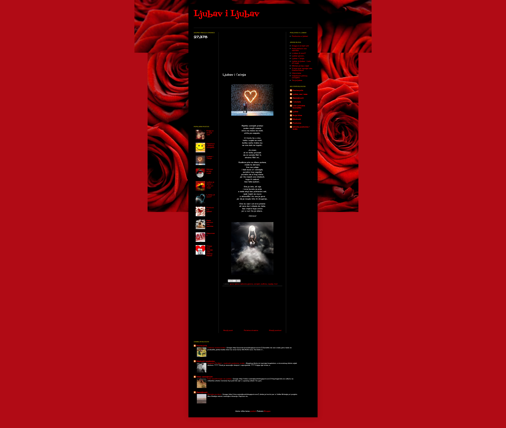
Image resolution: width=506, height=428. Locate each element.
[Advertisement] (252, 50)
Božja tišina (297, 115)
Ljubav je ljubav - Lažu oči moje (210, 185)
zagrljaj (270, 284)
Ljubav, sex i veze (300, 94)
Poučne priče (298, 90)
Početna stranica (251, 330)
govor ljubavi (235, 284)
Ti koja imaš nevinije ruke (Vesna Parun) (209, 250)
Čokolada (297, 102)
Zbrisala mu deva (214, 394)
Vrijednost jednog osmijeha (210, 145)
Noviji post (228, 330)
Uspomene (210, 234)
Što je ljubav (297, 80)
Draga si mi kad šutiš (209, 133)
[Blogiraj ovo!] (231, 281)
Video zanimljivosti (204, 377)
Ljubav (295, 111)
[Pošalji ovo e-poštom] (229, 281)
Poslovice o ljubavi (300, 36)
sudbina (264, 284)
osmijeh (257, 284)
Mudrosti (297, 119)
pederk (253, 411)
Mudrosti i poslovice (205, 361)
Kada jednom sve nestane (209, 223)
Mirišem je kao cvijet (209, 171)
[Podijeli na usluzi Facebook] (236, 281)
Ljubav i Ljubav (226, 14)
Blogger (267, 411)
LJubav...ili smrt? (210, 196)
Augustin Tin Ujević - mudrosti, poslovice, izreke (226, 363)
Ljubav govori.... (298, 56)
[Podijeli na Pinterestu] (239, 281)
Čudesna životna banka (216, 348)
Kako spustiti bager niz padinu (219, 379)
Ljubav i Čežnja (209, 157)
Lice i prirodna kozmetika (299, 107)
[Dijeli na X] (234, 281)
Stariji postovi (275, 330)
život (276, 284)
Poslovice (297, 123)
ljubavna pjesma (246, 284)
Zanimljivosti (298, 98)
